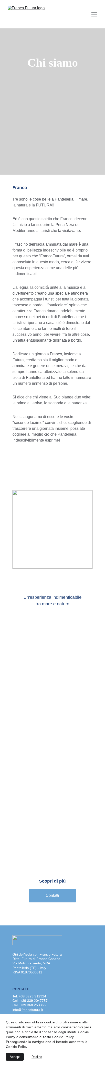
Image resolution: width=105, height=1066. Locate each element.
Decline (37, 1057)
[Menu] (94, 14)
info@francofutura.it (27, 1010)
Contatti (52, 895)
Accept (15, 1057)
